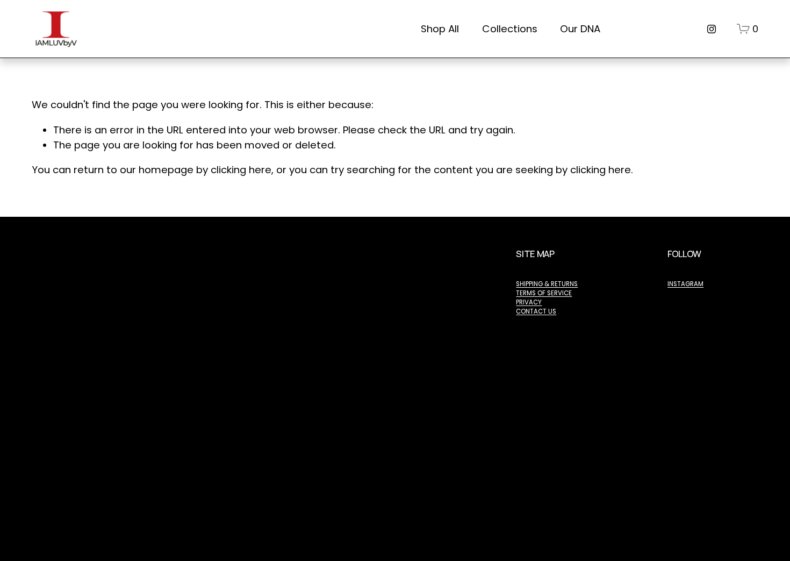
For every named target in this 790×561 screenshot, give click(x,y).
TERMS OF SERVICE (544, 293)
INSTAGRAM (685, 284)
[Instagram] (711, 29)
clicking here (241, 169)
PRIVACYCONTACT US (536, 307)
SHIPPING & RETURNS (547, 284)
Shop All (440, 28)
